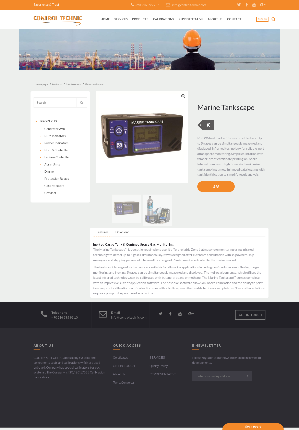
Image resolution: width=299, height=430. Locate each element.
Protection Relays (56, 178)
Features (102, 232)
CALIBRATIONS (163, 19)
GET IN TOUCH (250, 315)
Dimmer (49, 171)
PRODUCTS (140, 19)
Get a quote (253, 426)
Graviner (50, 193)
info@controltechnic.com (189, 5)
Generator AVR (54, 129)
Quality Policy (159, 366)
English (262, 19)
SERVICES (121, 19)
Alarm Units (52, 164)
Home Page (42, 84)
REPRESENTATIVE (191, 19)
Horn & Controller (56, 150)
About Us (119, 374)
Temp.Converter (123, 382)
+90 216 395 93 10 (148, 5)
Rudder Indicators (56, 143)
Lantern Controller (57, 157)
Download (122, 232)
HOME (105, 19)
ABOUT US (215, 19)
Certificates (120, 357)
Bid (216, 186)
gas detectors (73, 84)
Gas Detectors (54, 185)
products (57, 84)
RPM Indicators (55, 136)
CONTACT (234, 19)
